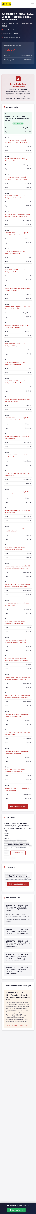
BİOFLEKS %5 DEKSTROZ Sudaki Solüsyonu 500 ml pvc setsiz (15, 252)
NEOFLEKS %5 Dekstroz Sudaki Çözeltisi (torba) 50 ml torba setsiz (17, 493)
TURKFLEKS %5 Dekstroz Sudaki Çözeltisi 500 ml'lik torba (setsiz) (17, 400)
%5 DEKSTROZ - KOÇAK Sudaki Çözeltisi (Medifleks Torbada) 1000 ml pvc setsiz (17, 696)
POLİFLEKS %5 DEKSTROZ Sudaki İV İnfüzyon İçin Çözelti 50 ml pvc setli (15, 641)
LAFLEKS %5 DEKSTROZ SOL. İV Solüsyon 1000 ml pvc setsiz (17, 789)
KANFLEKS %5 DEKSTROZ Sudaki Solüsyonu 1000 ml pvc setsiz (15, 622)
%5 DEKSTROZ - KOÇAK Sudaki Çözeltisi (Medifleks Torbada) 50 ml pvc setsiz (17, 308)
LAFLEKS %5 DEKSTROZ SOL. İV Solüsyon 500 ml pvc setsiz (17, 733)
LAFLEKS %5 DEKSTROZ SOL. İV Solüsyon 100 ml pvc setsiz (17, 474)
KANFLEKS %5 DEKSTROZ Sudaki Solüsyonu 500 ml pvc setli (15, 197)
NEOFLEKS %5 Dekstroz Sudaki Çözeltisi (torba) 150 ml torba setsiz (17, 715)
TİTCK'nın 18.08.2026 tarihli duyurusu (17, 1025)
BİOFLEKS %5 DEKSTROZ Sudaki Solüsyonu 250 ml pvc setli (15, 363)
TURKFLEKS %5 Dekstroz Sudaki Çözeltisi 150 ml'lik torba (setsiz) (17, 289)
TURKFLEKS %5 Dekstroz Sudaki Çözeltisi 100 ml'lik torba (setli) (17, 530)
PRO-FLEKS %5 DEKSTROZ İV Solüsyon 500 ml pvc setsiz (17, 160)
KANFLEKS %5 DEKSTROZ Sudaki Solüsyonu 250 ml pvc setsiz (15, 271)
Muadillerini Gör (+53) (19, 806)
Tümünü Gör (19, 852)
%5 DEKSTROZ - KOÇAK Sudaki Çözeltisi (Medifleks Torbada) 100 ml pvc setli (17, 678)
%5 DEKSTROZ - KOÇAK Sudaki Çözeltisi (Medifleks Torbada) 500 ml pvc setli (17, 215)
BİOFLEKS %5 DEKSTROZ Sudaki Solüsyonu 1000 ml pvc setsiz (15, 345)
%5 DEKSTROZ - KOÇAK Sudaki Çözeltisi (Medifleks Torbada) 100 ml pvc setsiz (17, 585)
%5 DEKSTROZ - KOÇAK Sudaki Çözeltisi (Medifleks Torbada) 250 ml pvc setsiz (17, 567)
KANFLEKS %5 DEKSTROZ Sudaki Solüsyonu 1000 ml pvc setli (15, 770)
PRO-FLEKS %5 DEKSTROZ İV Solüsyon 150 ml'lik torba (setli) (18, 511)
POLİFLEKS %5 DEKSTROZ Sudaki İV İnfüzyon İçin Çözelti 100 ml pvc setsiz (16, 659)
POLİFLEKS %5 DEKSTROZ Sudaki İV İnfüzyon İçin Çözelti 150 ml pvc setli (16, 178)
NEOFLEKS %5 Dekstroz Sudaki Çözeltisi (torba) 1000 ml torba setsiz (17, 234)
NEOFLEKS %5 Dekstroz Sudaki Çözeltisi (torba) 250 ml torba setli (17, 326)
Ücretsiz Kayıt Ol (17, 1210)
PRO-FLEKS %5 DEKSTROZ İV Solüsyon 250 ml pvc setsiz (17, 604)
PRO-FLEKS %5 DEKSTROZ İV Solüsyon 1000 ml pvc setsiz (17, 437)
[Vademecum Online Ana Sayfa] (6, 4)
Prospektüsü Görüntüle (19, 884)
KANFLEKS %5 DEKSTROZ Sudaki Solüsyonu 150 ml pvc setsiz (15, 548)
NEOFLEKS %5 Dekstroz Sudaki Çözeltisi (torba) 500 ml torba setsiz (17, 752)
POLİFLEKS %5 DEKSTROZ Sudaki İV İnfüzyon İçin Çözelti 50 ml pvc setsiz (16, 141)
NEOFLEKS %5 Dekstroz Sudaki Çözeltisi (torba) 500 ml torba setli (17, 419)
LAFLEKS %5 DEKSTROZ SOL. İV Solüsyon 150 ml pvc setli (17, 456)
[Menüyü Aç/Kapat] (32, 4)
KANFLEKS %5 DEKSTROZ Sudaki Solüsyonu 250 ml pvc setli (15, 382)
